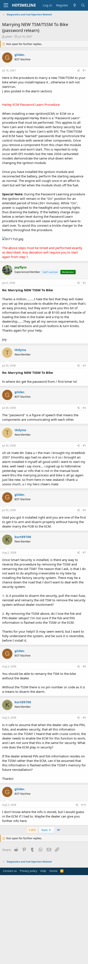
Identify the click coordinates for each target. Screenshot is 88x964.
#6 (84, 510)
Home (53, 871)
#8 (84, 666)
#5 (84, 445)
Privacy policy (28, 871)
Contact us (10, 871)
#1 (84, 70)
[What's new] (74, 5)
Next (44, 830)
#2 (84, 283)
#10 (83, 805)
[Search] (83, 5)
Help (43, 871)
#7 (84, 552)
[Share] (78, 70)
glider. (9, 36)
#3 (84, 365)
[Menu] (6, 5)
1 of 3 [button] (32, 830)
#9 (84, 717)
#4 (84, 408)
